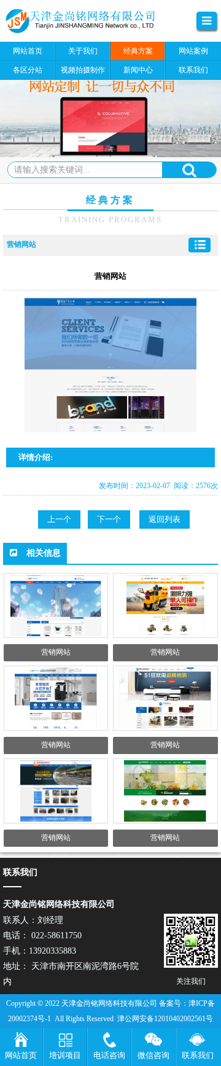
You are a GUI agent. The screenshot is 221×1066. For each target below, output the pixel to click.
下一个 (109, 519)
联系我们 (198, 1055)
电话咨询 (109, 1055)
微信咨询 (153, 1055)
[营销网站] (89, 21)
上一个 (59, 519)
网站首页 (21, 1055)
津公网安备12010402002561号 (165, 1018)
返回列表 (164, 519)
